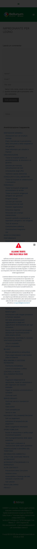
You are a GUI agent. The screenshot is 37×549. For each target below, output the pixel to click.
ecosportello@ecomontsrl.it (22, 303)
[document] (18, 274)
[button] (34, 244)
